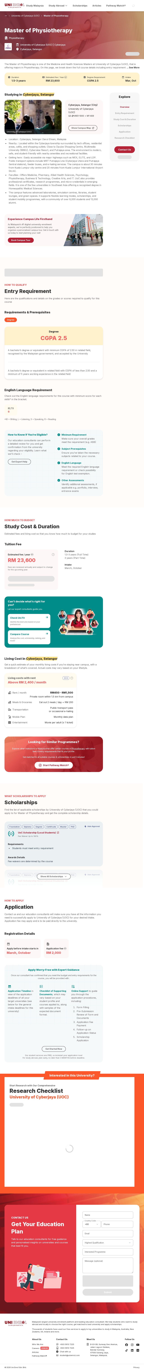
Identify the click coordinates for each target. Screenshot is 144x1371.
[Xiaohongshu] (138, 1350)
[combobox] (92, 1224)
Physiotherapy (78, 748)
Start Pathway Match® (56, 765)
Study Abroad (56, 5)
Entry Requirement (124, 113)
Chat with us (65, 1351)
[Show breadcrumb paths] (5, 15)
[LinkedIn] (132, 1350)
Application (124, 132)
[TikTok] (126, 1350)
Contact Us (124, 149)
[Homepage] (14, 5)
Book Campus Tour (20, 240)
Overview (124, 107)
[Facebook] (126, 1344)
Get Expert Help (19, 461)
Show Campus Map (81, 128)
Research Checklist (125, 138)
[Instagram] (132, 1344)
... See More (133, 67)
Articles (96, 5)
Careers (35, 1348)
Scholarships (80, 5)
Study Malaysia (35, 5)
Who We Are (37, 1344)
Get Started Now (53, 1049)
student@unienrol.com (70, 1355)
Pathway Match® (116, 5)
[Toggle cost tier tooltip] (53, 554)
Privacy (136, 1367)
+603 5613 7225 (67, 1344)
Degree (10, 320)
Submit (108, 1292)
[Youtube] (138, 1344)
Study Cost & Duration (124, 119)
